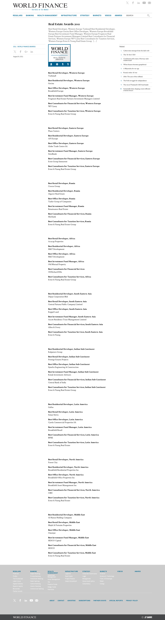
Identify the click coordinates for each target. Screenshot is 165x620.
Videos (108, 15)
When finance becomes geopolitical (134, 64)
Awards (118, 15)
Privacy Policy (132, 600)
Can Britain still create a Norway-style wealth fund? (136, 59)
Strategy (84, 15)
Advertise (71, 600)
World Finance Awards (26, 47)
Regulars (17, 15)
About (52, 600)
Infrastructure (69, 15)
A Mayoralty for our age (131, 68)
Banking (30, 15)
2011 (14, 47)
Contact (61, 600)
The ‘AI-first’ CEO (129, 55)
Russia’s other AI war (130, 72)
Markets (97, 15)
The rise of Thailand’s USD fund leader (136, 85)
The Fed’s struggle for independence (135, 80)
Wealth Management (47, 15)
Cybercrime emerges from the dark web (136, 51)
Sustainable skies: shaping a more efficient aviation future (136, 89)
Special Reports (116, 600)
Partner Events (100, 600)
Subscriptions (84, 600)
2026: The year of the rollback (133, 76)
